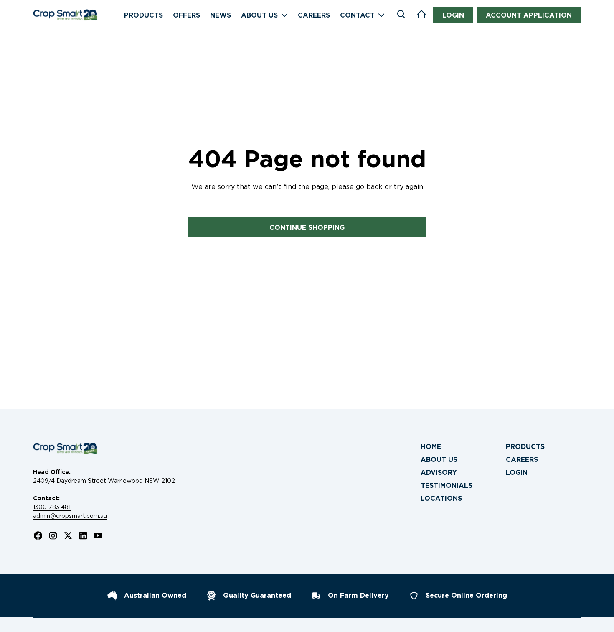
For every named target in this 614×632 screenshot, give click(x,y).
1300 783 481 (52, 507)
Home (431, 447)
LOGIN (453, 15)
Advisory (439, 473)
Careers (522, 460)
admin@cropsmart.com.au (70, 515)
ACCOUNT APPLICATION (529, 15)
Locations (441, 498)
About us (439, 460)
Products (525, 447)
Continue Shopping (307, 228)
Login (517, 473)
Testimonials (446, 485)
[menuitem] (458, 447)
